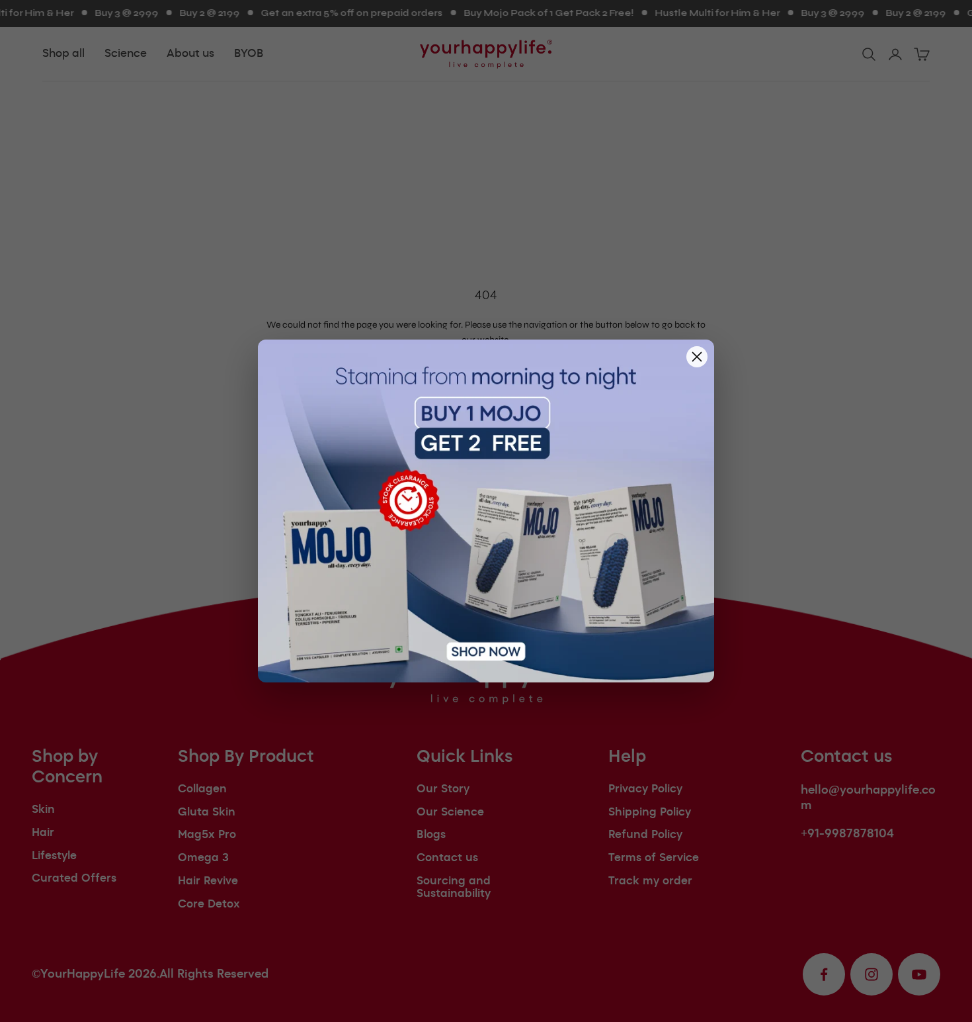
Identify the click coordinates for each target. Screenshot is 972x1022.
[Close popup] (697, 356)
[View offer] (486, 511)
